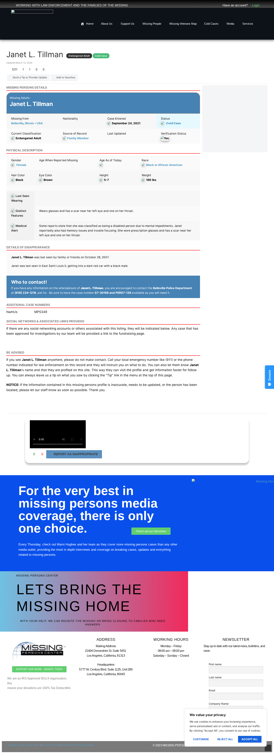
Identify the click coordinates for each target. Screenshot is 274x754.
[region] (226, 728)
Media (230, 23)
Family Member (78, 138)
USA (40, 123)
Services (247, 23)
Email (212, 690)
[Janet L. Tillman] (234, 118)
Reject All (225, 739)
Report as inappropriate (76, 454)
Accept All (250, 739)
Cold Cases (211, 23)
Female (21, 165)
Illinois (29, 123)
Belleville (17, 123)
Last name (215, 677)
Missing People (152, 23)
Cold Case (173, 123)
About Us (106, 23)
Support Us (127, 23)
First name (215, 664)
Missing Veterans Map (183, 23)
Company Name (219, 703)
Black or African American (164, 165)
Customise (201, 739)
